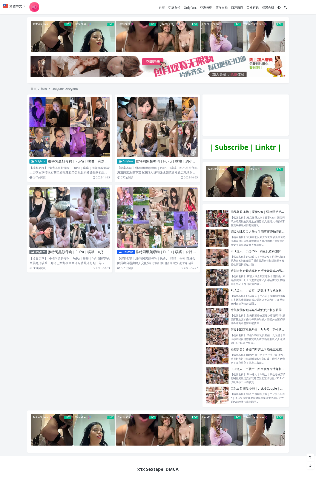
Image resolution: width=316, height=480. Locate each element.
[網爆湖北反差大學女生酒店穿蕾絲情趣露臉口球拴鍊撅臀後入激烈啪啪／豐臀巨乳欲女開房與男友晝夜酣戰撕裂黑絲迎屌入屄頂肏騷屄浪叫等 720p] (217, 238)
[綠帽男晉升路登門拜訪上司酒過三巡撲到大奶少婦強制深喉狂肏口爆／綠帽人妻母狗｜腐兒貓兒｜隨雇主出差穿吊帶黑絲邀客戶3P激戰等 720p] (217, 356)
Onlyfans (190, 7)
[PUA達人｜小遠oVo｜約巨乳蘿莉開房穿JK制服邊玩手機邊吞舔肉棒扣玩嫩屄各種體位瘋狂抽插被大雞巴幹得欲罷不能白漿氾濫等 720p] (217, 257)
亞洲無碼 (206, 7)
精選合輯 (268, 7)
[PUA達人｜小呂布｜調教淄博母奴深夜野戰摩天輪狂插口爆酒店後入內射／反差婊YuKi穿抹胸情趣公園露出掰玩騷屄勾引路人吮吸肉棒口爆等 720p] (217, 297)
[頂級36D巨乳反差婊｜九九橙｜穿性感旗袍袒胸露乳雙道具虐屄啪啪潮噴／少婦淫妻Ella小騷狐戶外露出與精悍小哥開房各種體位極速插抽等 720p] (217, 336)
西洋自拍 (222, 7)
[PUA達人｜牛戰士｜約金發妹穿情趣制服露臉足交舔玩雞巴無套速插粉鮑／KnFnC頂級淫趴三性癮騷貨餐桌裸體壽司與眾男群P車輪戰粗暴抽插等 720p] (217, 375)
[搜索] (285, 7)
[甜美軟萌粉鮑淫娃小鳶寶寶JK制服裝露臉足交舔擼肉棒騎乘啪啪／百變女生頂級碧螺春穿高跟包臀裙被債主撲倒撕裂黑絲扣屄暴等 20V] (217, 316)
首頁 (162, 7)
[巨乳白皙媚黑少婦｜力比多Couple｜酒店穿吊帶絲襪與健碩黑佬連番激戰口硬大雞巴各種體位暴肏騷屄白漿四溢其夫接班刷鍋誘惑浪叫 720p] (217, 395)
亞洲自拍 (174, 7)
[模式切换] (279, 7)
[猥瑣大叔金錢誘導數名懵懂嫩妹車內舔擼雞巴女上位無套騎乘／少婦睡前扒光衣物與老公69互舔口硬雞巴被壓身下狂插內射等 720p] (217, 277)
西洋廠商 (237, 7)
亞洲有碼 (253, 7)
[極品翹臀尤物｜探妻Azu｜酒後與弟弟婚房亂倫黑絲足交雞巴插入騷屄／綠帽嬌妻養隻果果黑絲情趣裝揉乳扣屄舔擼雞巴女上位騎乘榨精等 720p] (217, 218)
